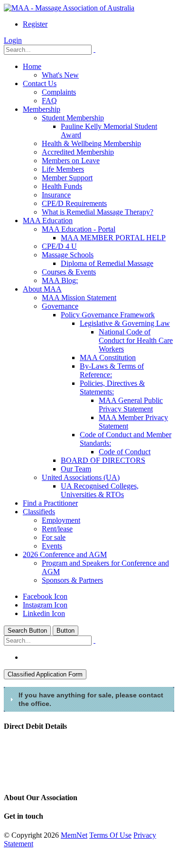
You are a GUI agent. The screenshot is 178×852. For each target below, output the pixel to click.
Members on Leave (71, 161)
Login (13, 40)
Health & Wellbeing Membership (91, 143)
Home (32, 66)
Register (35, 24)
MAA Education (48, 220)
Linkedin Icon (44, 613)
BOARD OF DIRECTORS (103, 460)
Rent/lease (57, 529)
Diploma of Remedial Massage (107, 263)
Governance (60, 306)
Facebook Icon (45, 596)
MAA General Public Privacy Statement (131, 404)
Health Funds (62, 186)
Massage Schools (68, 255)
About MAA (42, 289)
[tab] (89, 699)
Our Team (76, 469)
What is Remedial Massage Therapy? (97, 212)
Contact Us (39, 83)
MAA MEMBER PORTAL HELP (113, 238)
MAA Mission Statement (79, 298)
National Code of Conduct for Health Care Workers (136, 340)
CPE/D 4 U (59, 246)
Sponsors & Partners (72, 580)
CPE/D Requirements (74, 203)
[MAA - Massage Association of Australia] (69, 8)
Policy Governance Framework (108, 315)
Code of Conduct (124, 452)
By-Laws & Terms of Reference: (112, 370)
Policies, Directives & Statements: (112, 387)
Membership (41, 109)
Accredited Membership (78, 152)
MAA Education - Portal (78, 229)
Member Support (67, 178)
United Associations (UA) (81, 477)
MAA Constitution (108, 357)
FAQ (49, 101)
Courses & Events (69, 272)
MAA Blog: (60, 280)
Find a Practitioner (50, 503)
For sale (54, 537)
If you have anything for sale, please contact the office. (91, 699)
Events (52, 546)
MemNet (74, 835)
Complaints (59, 92)
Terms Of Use (110, 835)
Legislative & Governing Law (125, 323)
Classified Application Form (45, 674)
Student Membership (73, 118)
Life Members (63, 169)
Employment (61, 520)
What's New (60, 75)
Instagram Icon (45, 605)
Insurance (56, 195)
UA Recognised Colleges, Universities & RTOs (100, 490)
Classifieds (39, 512)
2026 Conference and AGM (65, 554)
